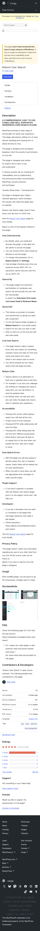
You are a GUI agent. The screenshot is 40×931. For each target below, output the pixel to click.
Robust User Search (17, 218)
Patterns (24, 833)
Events (24, 844)
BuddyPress (8, 871)
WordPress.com (9, 859)
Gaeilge (10, 881)
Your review (7, 772)
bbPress (6, 867)
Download (8, 77)
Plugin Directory (8, 10)
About (4, 822)
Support (7, 108)
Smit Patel (9, 71)
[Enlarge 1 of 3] (16, 593)
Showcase (25, 822)
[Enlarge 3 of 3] (35, 604)
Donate (25, 848)
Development (10, 102)
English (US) (33, 719)
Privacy (5, 833)
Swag (24, 852)
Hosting (5, 829)
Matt (5, 863)
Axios (27, 724)
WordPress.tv (8, 852)
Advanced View (8, 735)
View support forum (10, 788)
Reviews (8, 91)
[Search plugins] (26, 25)
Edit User (34, 724)
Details (7, 85)
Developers (6, 848)
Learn (4, 841)
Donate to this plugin (10, 808)
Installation (9, 97)
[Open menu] (36, 3)
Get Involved (26, 841)
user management (31, 728)
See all (35, 772)
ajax (22, 724)
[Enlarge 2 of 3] (35, 593)
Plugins (24, 829)
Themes (24, 825)
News (4, 825)
